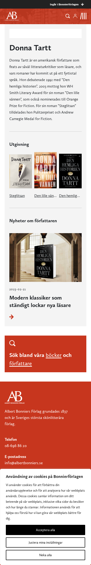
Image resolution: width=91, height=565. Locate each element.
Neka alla (45, 555)
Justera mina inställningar (46, 542)
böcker (54, 355)
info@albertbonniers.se (24, 462)
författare (20, 363)
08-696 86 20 (16, 445)
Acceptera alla (45, 530)
